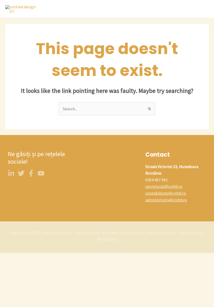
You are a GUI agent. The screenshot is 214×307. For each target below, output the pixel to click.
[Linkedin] (11, 173)
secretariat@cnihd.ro (163, 186)
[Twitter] (21, 173)
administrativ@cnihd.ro (166, 199)
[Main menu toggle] (203, 9)
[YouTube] (41, 173)
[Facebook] (31, 173)
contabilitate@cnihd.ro (165, 193)
